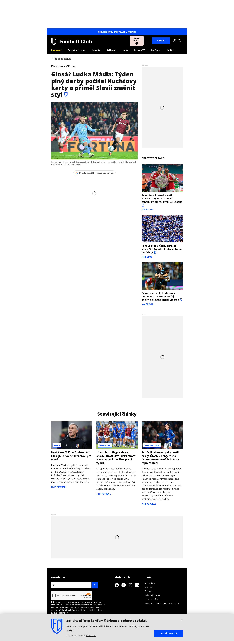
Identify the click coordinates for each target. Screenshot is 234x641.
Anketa (57, 445)
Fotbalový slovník (152, 595)
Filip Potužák (58, 487)
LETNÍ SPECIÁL (137, 39)
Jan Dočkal (147, 304)
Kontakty (148, 591)
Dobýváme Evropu (151, 445)
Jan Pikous (147, 209)
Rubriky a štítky (151, 599)
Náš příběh (149, 583)
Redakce (148, 587)
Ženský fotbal (104, 445)
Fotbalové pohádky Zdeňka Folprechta (161, 603)
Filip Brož (147, 256)
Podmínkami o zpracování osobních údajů (76, 608)
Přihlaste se (91, 635)
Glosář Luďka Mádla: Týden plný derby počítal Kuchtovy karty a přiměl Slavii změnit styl (94, 84)
